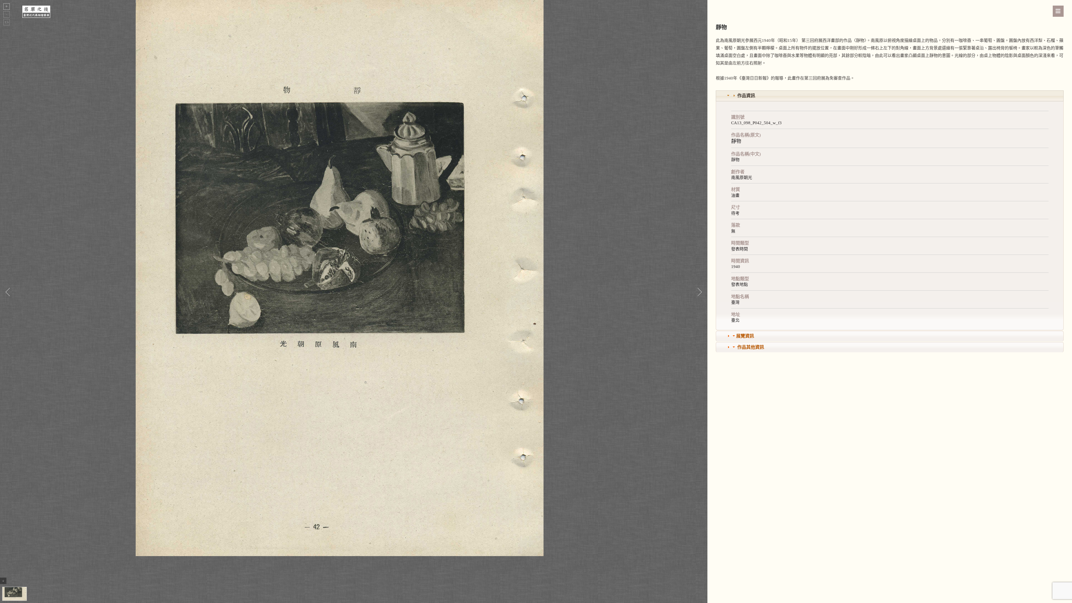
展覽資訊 (745, 336)
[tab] (890, 95)
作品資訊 (746, 95)
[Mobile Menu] (1058, 11)
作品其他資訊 (750, 347)
